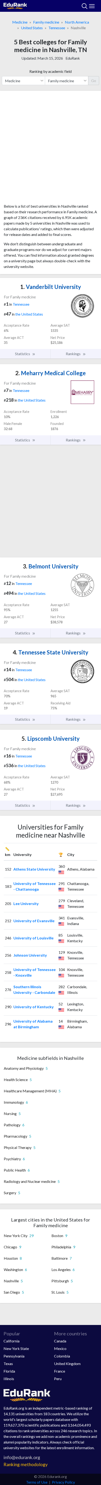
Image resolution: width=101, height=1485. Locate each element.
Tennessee (56, 27)
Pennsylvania (14, 1356)
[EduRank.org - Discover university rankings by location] (15, 5)
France (59, 1371)
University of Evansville (33, 920)
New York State (16, 1348)
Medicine (19, 22)
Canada (60, 1341)
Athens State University (34, 869)
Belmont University (50, 566)
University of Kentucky (33, 1006)
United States (32, 27)
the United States (29, 314)
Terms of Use (36, 1482)
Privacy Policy (63, 1482)
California (11, 1341)
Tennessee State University (50, 652)
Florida (9, 1371)
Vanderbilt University (50, 286)
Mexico (60, 1348)
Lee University (26, 903)
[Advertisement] (50, 149)
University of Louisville (33, 938)
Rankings (73, 353)
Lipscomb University (51, 738)
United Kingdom (67, 1363)
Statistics (23, 353)
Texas (8, 1363)
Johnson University (30, 955)
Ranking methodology (26, 1464)
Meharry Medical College (50, 373)
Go (93, 80)
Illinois (9, 1378)
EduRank (73, 58)
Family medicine (46, 22)
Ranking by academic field (50, 71)
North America (77, 22)
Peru (58, 1378)
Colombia (62, 1356)
